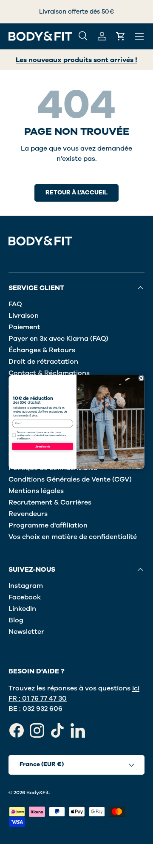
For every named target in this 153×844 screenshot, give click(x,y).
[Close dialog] (141, 378)
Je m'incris (42, 446)
